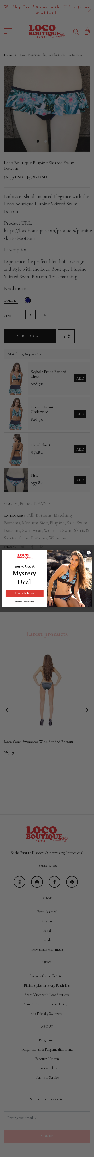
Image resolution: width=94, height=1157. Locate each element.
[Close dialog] (89, 553)
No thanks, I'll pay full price (24, 601)
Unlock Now (24, 593)
